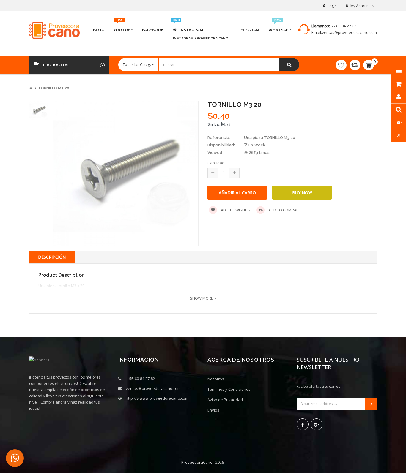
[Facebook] (303, 424)
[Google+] (316, 424)
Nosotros (215, 379)
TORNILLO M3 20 (53, 88)
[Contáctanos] (15, 458)
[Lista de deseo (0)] (341, 65)
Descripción (52, 257)
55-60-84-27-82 (343, 26)
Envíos (213, 410)
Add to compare (284, 210)
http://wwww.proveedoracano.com (157, 398)
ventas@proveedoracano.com (349, 32)
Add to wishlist (236, 210)
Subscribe (371, 404)
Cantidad (215, 163)
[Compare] (355, 65)
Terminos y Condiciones (229, 389)
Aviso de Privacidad (225, 399)
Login (332, 5)
